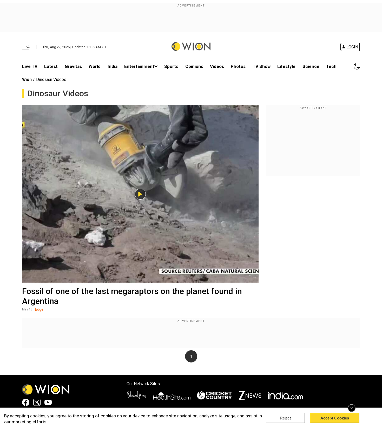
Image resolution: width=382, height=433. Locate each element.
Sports (171, 66)
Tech (331, 66)
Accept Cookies (334, 418)
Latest (51, 66)
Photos (238, 66)
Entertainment (139, 66)
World (95, 66)
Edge (39, 309)
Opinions (194, 66)
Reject (285, 418)
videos (217, 66)
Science (310, 66)
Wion (27, 79)
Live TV (29, 66)
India (112, 66)
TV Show (262, 66)
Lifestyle (286, 66)
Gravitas (73, 66)
